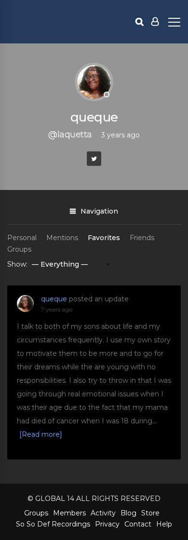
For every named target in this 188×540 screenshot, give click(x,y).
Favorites (104, 237)
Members (69, 513)
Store (150, 513)
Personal (22, 237)
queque (54, 299)
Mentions (62, 237)
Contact (137, 524)
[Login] (155, 21)
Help (164, 524)
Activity (103, 513)
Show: (17, 264)
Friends (142, 237)
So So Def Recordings (53, 524)
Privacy (107, 524)
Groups (19, 249)
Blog (128, 513)
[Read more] (40, 434)
